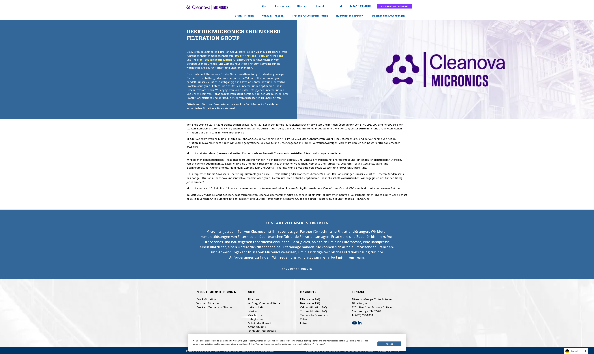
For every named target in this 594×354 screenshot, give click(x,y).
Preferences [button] (318, 344)
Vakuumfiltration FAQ (313, 307)
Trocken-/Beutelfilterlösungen (212, 59)
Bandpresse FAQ (310, 303)
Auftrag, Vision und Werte (264, 303)
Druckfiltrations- (246, 56)
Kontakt (321, 6)
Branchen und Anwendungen (388, 15)
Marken (253, 311)
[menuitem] (244, 15)
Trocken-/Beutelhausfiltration (310, 15)
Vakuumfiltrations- (271, 56)
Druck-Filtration (244, 15)
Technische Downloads (314, 315)
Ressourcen (282, 6)
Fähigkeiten (255, 319)
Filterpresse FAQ (310, 299)
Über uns (302, 6)
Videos (304, 319)
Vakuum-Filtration (273, 15)
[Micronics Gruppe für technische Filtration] (201, 12)
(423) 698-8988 (361, 6)
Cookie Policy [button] (248, 344)
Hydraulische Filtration (349, 15)
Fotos (303, 323)
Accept (389, 344)
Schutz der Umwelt (259, 323)
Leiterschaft (255, 307)
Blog (264, 6)
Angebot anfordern (394, 6)
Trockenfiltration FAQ (313, 311)
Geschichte (255, 315)
